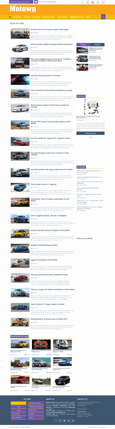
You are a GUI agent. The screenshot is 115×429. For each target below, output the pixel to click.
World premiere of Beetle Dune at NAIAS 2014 (49, 319)
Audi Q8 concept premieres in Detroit (45, 75)
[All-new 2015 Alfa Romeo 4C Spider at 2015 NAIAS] (20, 233)
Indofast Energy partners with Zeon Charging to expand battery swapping (90, 207)
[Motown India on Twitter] (87, 2)
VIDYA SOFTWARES (101, 427)
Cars (18, 407)
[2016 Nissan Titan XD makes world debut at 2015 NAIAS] (20, 202)
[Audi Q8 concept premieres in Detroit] (20, 79)
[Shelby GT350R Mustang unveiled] (20, 248)
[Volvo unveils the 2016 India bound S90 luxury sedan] (20, 93)
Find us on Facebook (84, 238)
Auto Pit (15, 403)
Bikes (18, 410)
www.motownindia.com (58, 412)
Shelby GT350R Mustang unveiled (44, 245)
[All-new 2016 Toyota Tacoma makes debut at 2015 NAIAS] (20, 125)
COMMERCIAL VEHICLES (76, 17)
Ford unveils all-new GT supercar (44, 184)
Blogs (88, 17)
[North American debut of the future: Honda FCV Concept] (20, 108)
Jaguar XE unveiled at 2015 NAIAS (44, 260)
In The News (81, 167)
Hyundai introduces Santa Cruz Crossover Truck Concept (50, 154)
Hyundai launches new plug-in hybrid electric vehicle (51, 169)
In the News (17, 17)
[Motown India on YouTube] (92, 2)
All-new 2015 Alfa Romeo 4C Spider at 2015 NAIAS (50, 230)
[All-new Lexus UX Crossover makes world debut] (20, 33)
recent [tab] (83, 44)
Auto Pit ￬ (27, 17)
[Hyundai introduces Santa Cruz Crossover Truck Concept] (20, 156)
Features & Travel (49, 17)
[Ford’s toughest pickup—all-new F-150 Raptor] (20, 218)
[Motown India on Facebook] (82, 2)
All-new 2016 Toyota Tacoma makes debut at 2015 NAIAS (51, 123)
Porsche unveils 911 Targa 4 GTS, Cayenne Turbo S (50, 138)
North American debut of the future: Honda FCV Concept (50, 106)
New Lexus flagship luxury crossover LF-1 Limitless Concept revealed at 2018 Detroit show (51, 60)
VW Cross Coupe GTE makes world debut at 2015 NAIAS (53, 289)
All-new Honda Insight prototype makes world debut (52, 44)
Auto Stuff (36, 17)
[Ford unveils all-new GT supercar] (20, 187)
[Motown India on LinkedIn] (103, 2)
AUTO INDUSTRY (62, 17)
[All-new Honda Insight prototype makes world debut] (20, 48)
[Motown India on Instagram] (97, 2)
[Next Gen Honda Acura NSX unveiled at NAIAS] (20, 278)
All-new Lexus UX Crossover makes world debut (50, 29)
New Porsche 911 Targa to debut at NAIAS (47, 304)
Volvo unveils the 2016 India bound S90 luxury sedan (51, 90)
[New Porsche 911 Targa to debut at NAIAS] (20, 307)
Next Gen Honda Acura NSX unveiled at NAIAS (49, 275)
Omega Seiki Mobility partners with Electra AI (89, 177)
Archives (31, 414)
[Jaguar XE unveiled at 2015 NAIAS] (20, 263)
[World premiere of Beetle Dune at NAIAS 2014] (20, 322)
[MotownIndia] (24, 9)
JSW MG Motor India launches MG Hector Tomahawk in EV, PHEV (58, 2)
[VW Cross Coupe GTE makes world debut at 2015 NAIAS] (20, 292)
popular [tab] (97, 44)
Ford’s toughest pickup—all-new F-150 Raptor (49, 215)
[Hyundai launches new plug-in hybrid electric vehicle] (20, 172)
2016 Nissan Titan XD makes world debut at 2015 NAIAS (50, 200)
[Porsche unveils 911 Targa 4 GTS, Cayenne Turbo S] (20, 141)
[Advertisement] (74, 9)
